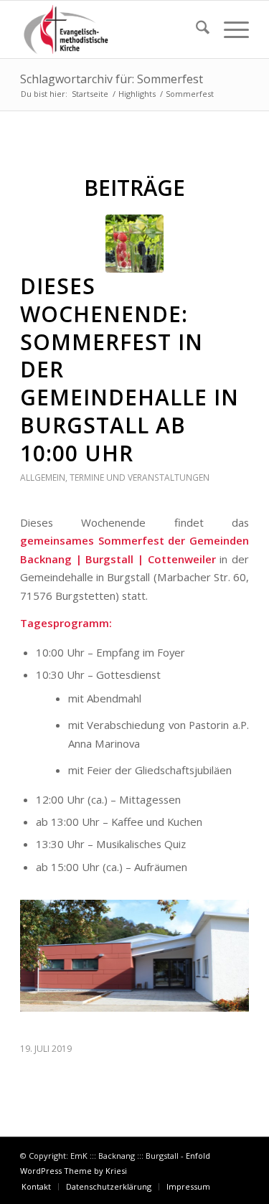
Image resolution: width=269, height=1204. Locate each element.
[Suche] (195, 29)
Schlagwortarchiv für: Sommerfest (111, 79)
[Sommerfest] (134, 244)
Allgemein (42, 477)
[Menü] (229, 29)
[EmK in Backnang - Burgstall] (111, 29)
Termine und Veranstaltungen (139, 477)
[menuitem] (195, 29)
